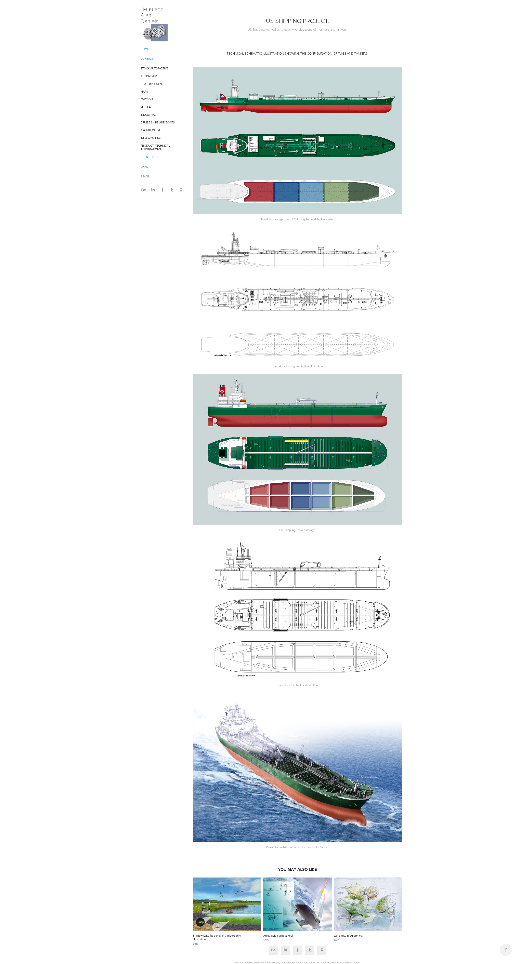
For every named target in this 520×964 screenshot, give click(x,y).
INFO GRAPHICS (151, 138)
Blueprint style (152, 84)
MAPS (144, 92)
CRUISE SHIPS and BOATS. (158, 122)
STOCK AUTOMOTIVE (154, 68)
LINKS (144, 167)
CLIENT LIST (148, 157)
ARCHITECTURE (151, 130)
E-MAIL (145, 176)
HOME (145, 49)
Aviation (147, 99)
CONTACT (147, 59)
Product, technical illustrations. (155, 147)
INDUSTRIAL (148, 115)
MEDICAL (146, 107)
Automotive (149, 76)
